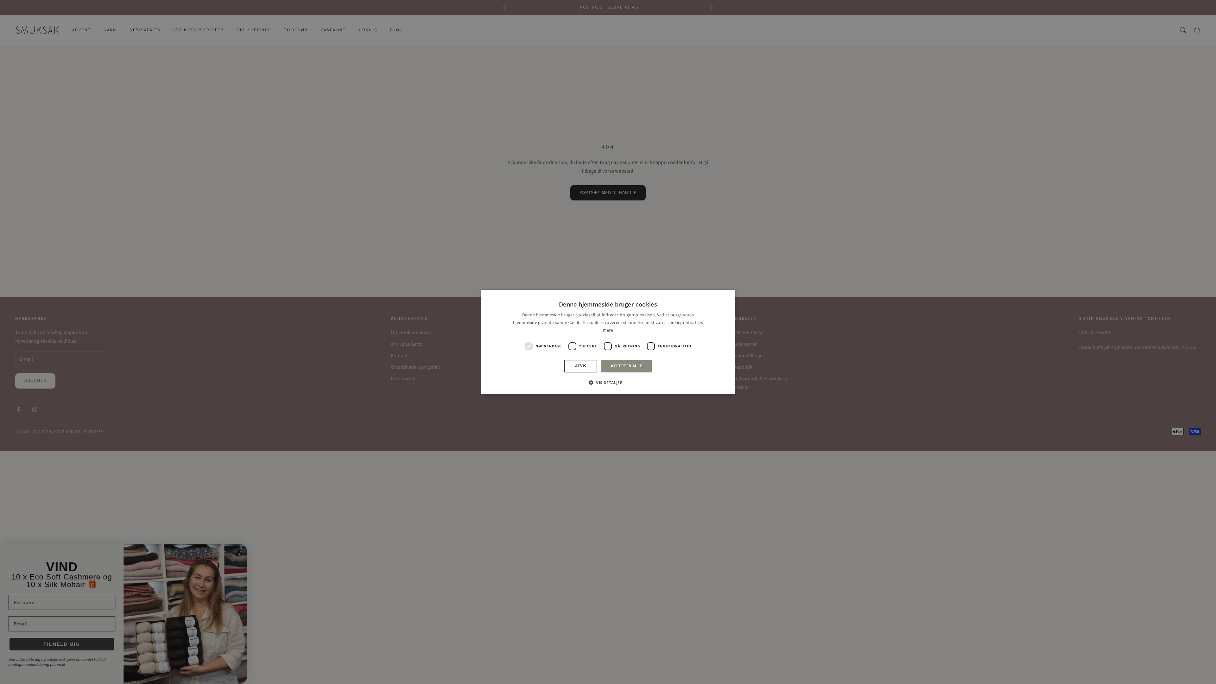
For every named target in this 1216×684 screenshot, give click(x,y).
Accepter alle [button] (626, 366)
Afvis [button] (580, 366)
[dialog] (608, 342)
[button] (608, 382)
